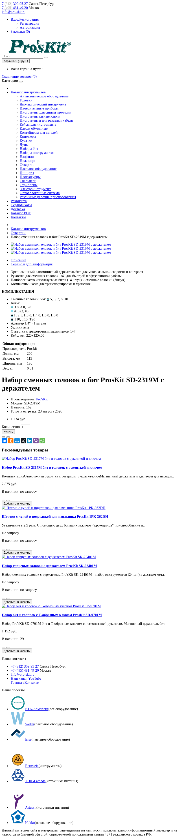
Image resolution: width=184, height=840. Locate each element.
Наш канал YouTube (26, 678)
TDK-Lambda (35, 781)
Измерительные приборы (39, 108)
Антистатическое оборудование (44, 96)
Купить (8, 431)
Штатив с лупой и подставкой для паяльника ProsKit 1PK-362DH (55, 516)
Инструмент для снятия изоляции (45, 112)
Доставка (18, 209)
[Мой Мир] (17, 440)
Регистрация (29, 23)
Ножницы (27, 161)
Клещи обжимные (34, 128)
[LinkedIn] (29, 440)
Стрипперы (28, 185)
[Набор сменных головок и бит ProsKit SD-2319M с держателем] (61, 244)
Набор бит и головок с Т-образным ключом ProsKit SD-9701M (52, 615)
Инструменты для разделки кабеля (46, 120)
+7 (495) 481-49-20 (25, 670)
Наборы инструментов (37, 153)
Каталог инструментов (28, 92)
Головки (26, 100)
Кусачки (26, 140)
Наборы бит (29, 148)
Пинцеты (27, 173)
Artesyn (30, 807)
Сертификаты (21, 205)
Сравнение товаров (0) (19, 76)
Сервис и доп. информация (32, 264)
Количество (11, 427)
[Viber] (36, 440)
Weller (29, 724)
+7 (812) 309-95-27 (25, 666)
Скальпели (28, 181)
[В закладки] (3, 437)
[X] (23, 440)
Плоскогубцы (30, 177)
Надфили (27, 157)
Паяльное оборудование (38, 169)
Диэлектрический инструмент (43, 104)
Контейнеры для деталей (39, 132)
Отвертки (27, 165)
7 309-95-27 (15, 4)
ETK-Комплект (36, 709)
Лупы (24, 144)
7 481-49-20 (15, 8)
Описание (18, 260)
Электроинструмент (35, 189)
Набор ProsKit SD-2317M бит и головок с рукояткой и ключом (52, 467)
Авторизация (30, 27)
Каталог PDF (21, 213)
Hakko (30, 823)
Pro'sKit (42, 399)
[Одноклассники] (10, 440)
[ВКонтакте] (4, 440)
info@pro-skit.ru (13, 12)
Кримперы (28, 136)
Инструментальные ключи (40, 116)
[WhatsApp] (42, 440)
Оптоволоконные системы (40, 193)
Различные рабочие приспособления (48, 197)
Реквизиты (19, 201)
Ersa (28, 739)
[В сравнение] (8, 437)
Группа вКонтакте (25, 682)
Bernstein (32, 766)
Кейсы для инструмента (38, 124)
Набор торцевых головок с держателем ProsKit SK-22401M (49, 566)
